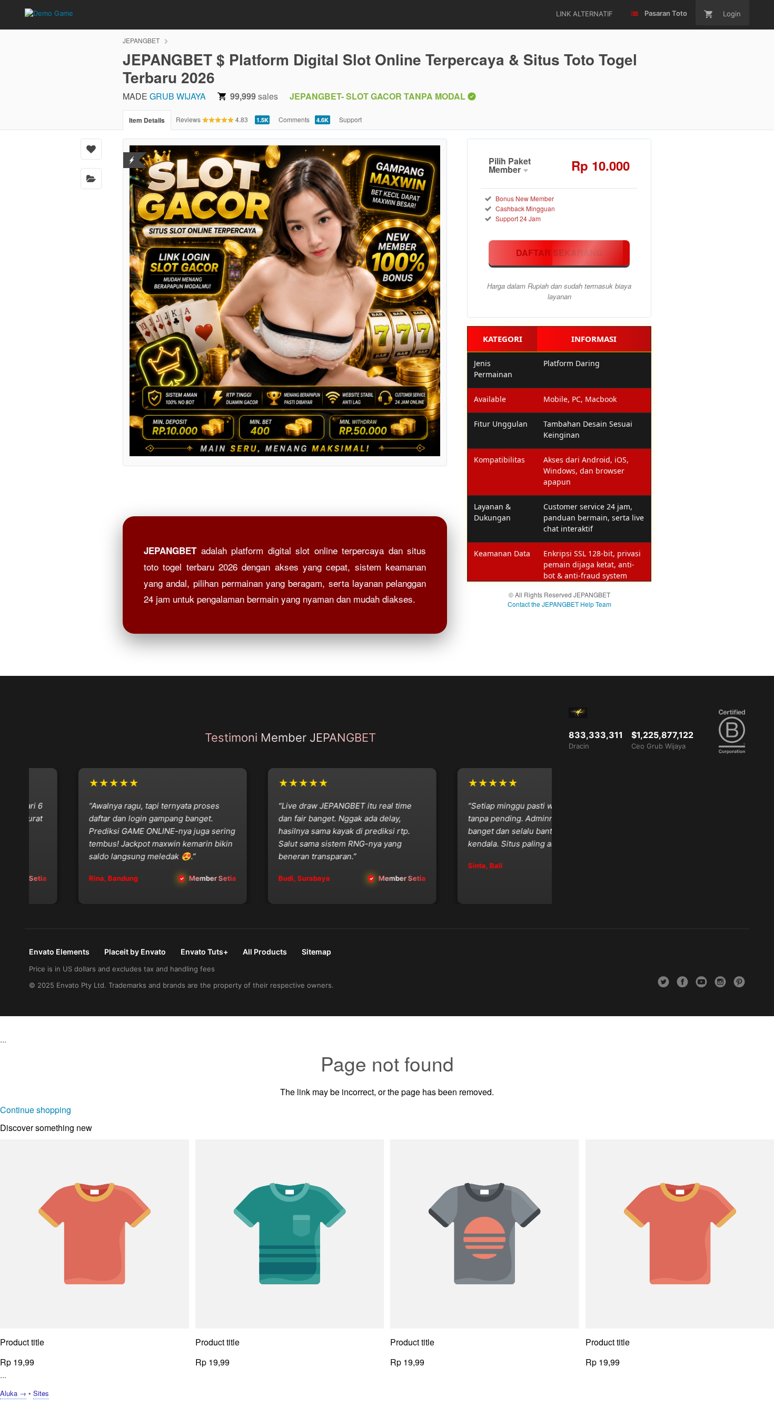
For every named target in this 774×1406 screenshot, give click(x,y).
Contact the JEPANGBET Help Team (559, 603)
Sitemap (316, 951)
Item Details (147, 120)
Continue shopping (35, 1110)
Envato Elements (59, 951)
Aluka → (13, 1393)
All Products (265, 951)
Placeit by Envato (135, 951)
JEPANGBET (141, 40)
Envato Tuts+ (204, 951)
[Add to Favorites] (91, 149)
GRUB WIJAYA (178, 96)
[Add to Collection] (91, 178)
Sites (41, 1393)
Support (350, 119)
